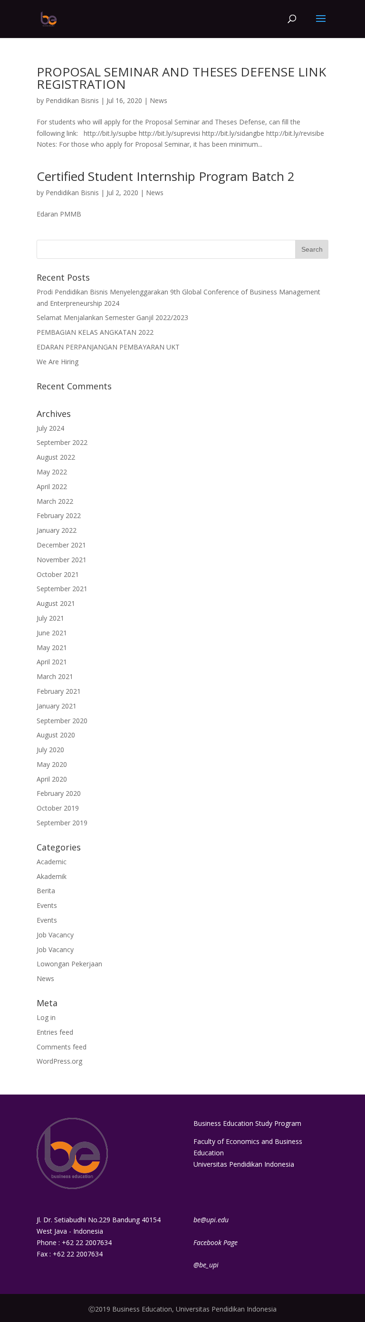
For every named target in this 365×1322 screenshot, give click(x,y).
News (158, 100)
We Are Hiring (57, 361)
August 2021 (56, 603)
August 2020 (56, 734)
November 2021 (61, 559)
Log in (46, 1017)
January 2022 (57, 530)
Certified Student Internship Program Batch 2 (166, 176)
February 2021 (59, 691)
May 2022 (52, 471)
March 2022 (55, 501)
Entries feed (55, 1032)
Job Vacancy (55, 934)
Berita (46, 890)
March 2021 (55, 676)
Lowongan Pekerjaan (69, 963)
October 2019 (58, 807)
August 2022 (56, 457)
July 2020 (50, 749)
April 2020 (52, 779)
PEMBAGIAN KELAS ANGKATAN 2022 (95, 332)
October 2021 (58, 574)
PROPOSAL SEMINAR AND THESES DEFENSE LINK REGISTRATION (181, 78)
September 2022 (62, 442)
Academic (52, 861)
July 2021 (50, 618)
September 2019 (62, 822)
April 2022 (52, 486)
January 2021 (57, 705)
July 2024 (50, 428)
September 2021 (62, 588)
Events (47, 905)
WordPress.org (59, 1061)
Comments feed (61, 1046)
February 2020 (59, 793)
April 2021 (52, 661)
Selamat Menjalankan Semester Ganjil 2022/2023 (112, 317)
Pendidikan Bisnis (72, 100)
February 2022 (59, 515)
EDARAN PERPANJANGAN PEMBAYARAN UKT (108, 346)
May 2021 (52, 647)
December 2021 (61, 544)
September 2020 (62, 720)
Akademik (52, 876)
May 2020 (52, 764)
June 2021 (52, 632)
